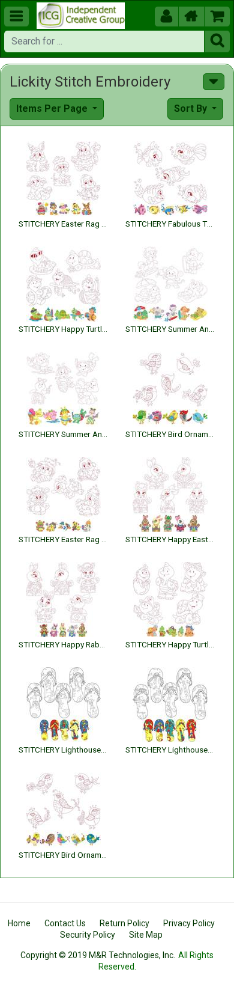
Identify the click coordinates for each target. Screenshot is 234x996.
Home (19, 923)
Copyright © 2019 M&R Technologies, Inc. (97, 955)
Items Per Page (53, 108)
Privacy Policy (189, 923)
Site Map (146, 934)
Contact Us (65, 923)
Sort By (191, 108)
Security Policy (87, 934)
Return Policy (124, 923)
